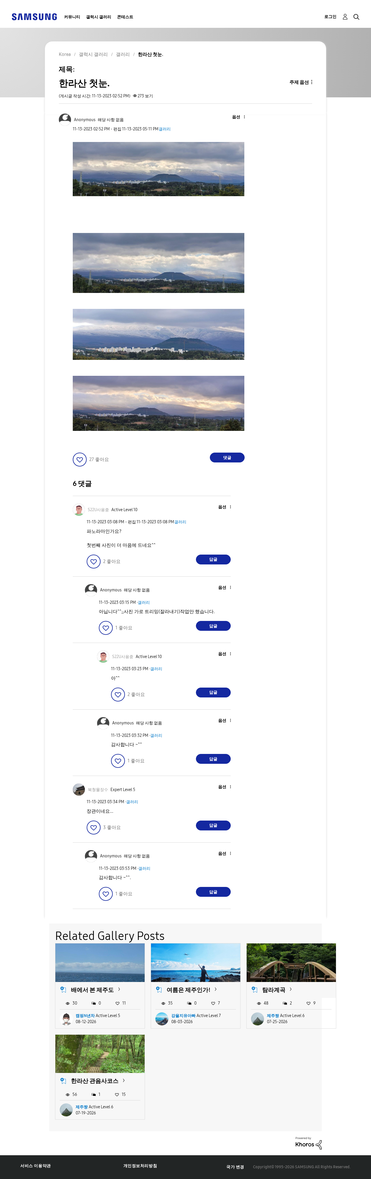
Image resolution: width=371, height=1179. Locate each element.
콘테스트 (125, 16)
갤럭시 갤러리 (98, 16)
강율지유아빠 (183, 1015)
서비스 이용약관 (35, 1165)
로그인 (330, 16)
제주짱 (273, 1015)
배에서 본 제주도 (92, 989)
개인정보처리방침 (140, 1165)
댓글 (227, 457)
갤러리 (165, 129)
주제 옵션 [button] (299, 82)
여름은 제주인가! (188, 989)
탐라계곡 (273, 989)
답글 (213, 559)
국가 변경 (235, 1167)
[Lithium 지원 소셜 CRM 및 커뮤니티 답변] (309, 1143)
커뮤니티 (72, 16)
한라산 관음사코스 (95, 1080)
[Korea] (34, 16)
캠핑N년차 (85, 1015)
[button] (234, 117)
